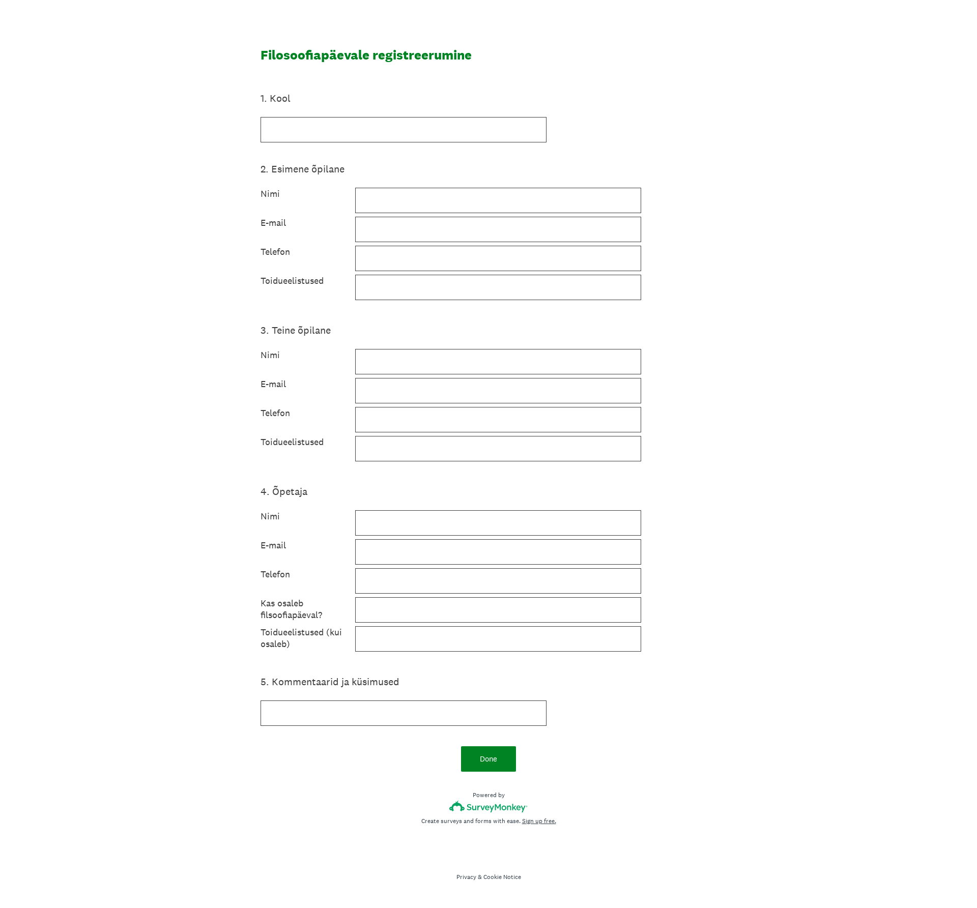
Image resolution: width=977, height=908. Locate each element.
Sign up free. (539, 821)
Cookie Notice (502, 877)
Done (488, 759)
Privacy (466, 877)
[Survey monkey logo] (488, 806)
